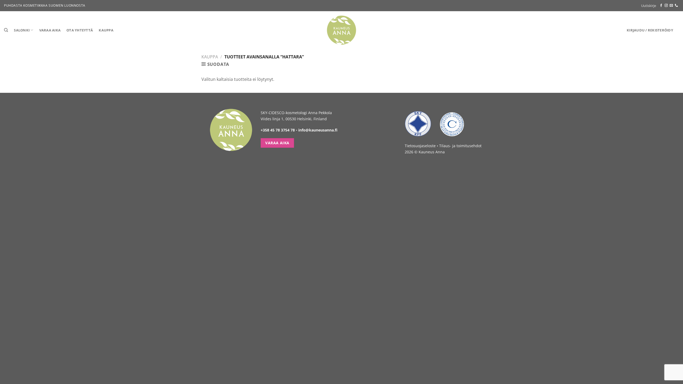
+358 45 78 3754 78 (278, 130)
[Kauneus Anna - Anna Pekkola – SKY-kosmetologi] (341, 30)
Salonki (22, 30)
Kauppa (106, 30)
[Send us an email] (671, 5)
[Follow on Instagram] (666, 5)
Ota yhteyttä (79, 30)
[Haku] (6, 30)
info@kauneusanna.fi (317, 130)
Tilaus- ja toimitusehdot (460, 145)
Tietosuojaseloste (420, 145)
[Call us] (676, 5)
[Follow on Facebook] (661, 5)
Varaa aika (50, 30)
